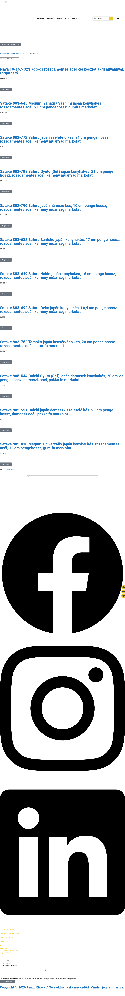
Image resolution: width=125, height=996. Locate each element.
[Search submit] (111, 18)
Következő (11, 469)
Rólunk (59, 18)
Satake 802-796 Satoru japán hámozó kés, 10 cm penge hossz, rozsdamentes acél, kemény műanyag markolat (53, 207)
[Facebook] (62, 635)
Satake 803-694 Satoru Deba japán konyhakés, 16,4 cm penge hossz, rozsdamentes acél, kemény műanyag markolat (59, 310)
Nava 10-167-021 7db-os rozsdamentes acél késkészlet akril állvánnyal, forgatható (62, 71)
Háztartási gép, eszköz (16, 53)
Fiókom (74, 18)
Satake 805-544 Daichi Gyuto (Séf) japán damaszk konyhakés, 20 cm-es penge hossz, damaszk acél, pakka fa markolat (61, 378)
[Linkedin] (62, 923)
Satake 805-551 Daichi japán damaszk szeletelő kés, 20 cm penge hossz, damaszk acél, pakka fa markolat (56, 412)
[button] (7, 981)
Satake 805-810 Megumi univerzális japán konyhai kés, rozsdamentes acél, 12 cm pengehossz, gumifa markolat (60, 446)
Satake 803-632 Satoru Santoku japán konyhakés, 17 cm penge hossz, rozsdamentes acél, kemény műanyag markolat (60, 241)
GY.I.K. (67, 18)
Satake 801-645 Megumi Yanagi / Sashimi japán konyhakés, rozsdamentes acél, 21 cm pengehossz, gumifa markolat (51, 105)
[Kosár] (118, 19)
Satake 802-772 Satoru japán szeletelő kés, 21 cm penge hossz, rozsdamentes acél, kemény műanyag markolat (54, 139)
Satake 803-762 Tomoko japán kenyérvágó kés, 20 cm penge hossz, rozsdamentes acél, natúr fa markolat (58, 344)
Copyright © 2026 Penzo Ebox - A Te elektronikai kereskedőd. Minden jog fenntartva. (62, 987)
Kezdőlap (3, 53)
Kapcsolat (50, 18)
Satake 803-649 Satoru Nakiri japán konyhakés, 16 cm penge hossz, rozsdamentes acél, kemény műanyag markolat (58, 275)
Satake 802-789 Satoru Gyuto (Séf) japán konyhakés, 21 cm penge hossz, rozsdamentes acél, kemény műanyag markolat (56, 173)
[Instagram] (62, 779)
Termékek (40, 18)
